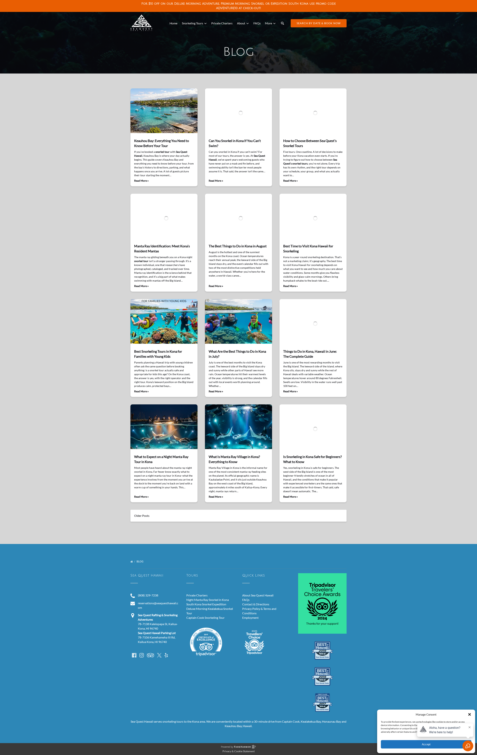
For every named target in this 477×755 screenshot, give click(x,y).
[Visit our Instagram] (141, 655)
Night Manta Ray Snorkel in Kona (207, 599)
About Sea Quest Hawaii (258, 595)
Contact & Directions (255, 604)
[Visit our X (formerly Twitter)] (159, 655)
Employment (250, 617)
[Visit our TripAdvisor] (150, 655)
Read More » (141, 180)
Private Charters (222, 23)
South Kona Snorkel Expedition (206, 604)
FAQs (257, 23)
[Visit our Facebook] (134, 655)
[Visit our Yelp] (166, 655)
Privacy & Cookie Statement (238, 751)
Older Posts (141, 515)
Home (173, 23)
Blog (140, 561)
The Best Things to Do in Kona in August (238, 246)
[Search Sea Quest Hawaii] (282, 23)
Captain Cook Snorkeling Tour (205, 617)
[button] (469, 714)
